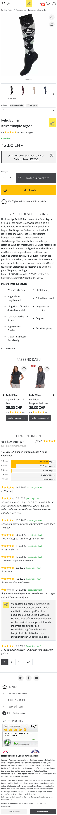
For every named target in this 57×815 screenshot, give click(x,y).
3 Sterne (5, 470)
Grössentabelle (17, 105)
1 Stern (5, 478)
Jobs (15, 713)
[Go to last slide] (3, 395)
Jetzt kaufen (30, 190)
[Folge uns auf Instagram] (21, 678)
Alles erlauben (42, 811)
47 (28, 662)
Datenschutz (6, 806)
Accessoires (21, 9)
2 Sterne (5, 474)
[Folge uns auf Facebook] (29, 678)
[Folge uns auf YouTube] (36, 678)
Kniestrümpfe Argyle (37, 9)
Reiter (10, 9)
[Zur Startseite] (29, 3)
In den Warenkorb (17, 418)
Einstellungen (14, 811)
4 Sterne (5, 465)
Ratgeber (34, 105)
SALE (3, 9)
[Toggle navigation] (3, 3)
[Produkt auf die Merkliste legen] (52, 17)
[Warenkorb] (54, 3)
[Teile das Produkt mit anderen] (52, 24)
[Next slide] (53, 94)
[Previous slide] (3, 94)
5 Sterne (5, 461)
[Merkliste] (48, 3)
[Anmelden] (9, 3)
